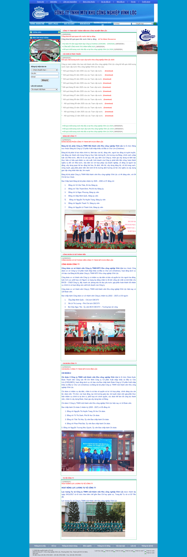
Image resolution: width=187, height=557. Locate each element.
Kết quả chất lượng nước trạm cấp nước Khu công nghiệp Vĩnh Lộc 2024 (88, 129)
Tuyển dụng (146, 2)
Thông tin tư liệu (40, 546)
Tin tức (133, 2)
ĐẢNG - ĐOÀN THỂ (37, 24)
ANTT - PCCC (53, 24)
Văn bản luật (120, 546)
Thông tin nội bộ (147, 546)
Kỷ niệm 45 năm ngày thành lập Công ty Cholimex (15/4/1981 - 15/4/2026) (88, 44)
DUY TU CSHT (69, 24)
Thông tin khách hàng (69, 546)
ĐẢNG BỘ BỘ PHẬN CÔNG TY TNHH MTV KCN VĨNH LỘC (82, 142)
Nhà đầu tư (121, 2)
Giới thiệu (53, 2)
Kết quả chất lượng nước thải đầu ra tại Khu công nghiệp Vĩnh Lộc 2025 (88, 126)
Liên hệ (133, 546)
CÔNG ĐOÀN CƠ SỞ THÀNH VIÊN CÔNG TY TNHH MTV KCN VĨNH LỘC (87, 260)
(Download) (109, 71)
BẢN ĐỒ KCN (85, 24)
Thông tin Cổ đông (103, 546)
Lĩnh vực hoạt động (70, 2)
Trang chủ (40, 2)
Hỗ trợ (54, 546)
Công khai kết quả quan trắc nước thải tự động (78, 36)
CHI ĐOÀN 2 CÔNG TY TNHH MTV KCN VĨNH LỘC (79, 369)
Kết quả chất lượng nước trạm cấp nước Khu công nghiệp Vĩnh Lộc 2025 (88, 60)
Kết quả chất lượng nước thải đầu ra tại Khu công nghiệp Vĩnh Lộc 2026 (88, 49)
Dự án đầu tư (105, 2)
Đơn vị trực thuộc (89, 2)
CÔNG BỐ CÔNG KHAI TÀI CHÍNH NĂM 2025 (79, 47)
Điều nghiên (87, 546)
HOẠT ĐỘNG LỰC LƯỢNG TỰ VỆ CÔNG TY (77, 484)
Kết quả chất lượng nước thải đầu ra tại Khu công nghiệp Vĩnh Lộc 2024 (88, 131)
